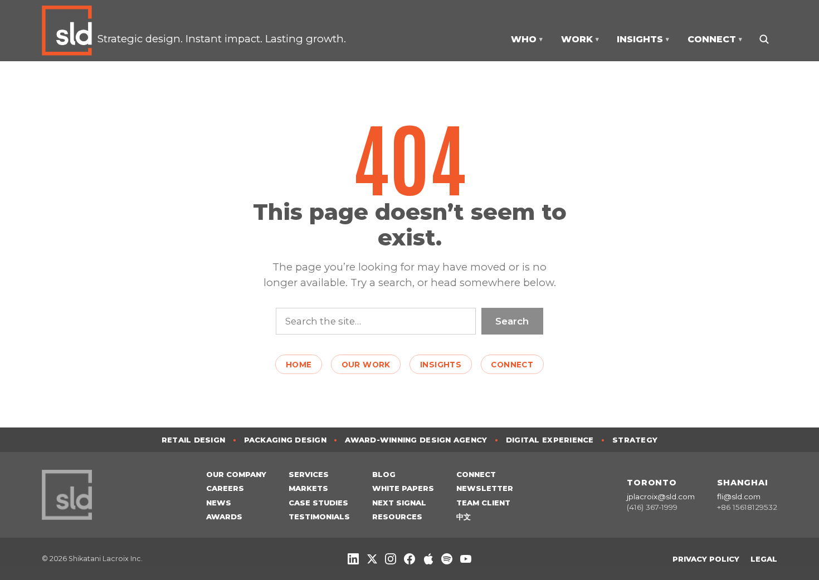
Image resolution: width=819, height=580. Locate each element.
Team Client (483, 502)
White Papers (403, 488)
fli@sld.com (738, 496)
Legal (763, 558)
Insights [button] (643, 39)
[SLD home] (70, 30)
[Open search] (763, 39)
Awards (224, 516)
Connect (512, 364)
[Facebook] (409, 558)
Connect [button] (715, 39)
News (218, 502)
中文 (463, 516)
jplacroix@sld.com (661, 496)
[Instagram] (390, 558)
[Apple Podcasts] (428, 558)
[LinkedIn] (353, 558)
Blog (384, 474)
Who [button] (527, 39)
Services (309, 474)
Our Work (366, 364)
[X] (372, 558)
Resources (397, 516)
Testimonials (319, 516)
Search (512, 321)
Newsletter (484, 488)
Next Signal (399, 502)
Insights (440, 364)
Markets (308, 488)
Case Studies (318, 502)
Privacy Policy (705, 558)
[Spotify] (446, 558)
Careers (225, 488)
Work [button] (580, 39)
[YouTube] (465, 558)
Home (299, 364)
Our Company (236, 474)
